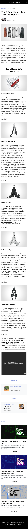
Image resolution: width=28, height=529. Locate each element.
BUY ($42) (4, 334)
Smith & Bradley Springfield (8, 407)
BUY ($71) (4, 119)
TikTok (6, 524)
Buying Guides (3, 8)
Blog (3, 522)
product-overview (17, 386)
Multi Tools (12, 386)
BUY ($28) (4, 282)
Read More (14, 451)
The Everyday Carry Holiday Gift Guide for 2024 (12, 502)
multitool (19, 113)
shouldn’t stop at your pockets (9, 47)
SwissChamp (4, 101)
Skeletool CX (12, 153)
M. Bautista (18, 19)
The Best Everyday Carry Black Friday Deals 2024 (12, 472)
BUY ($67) (4, 180)
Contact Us (20, 524)
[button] (2, 2)
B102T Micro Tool (15, 390)
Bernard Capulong (10, 19)
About (7, 522)
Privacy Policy (12, 524)
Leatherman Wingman (19, 254)
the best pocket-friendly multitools (15, 349)
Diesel (5, 308)
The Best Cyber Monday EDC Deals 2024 (13, 442)
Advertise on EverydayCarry (17, 522)
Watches (12, 404)
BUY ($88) (4, 227)
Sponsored (12, 388)
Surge (5, 206)
